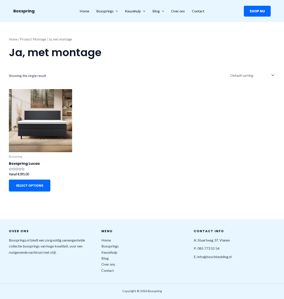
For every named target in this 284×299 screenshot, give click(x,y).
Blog (156, 11)
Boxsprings (105, 11)
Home (84, 11)
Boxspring (24, 11)
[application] (116, 11)
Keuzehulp (133, 11)
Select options (29, 185)
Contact (198, 11)
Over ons (178, 11)
